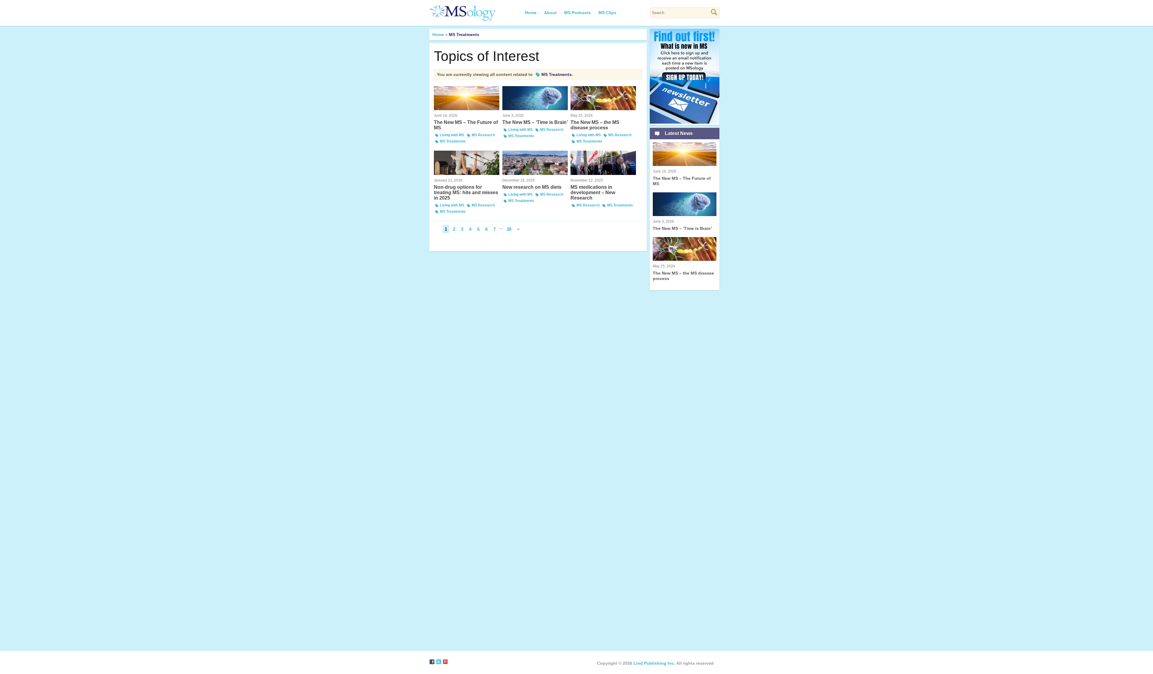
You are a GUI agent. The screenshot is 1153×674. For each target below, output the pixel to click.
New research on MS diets (531, 184)
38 (509, 229)
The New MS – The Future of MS (466, 121)
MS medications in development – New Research (592, 189)
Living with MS (452, 135)
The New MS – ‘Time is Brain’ (535, 119)
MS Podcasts (577, 12)
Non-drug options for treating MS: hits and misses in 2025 (466, 189)
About (550, 12)
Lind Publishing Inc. (654, 663)
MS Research (483, 135)
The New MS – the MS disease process (594, 121)
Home (531, 12)
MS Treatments (453, 141)
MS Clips (607, 12)
